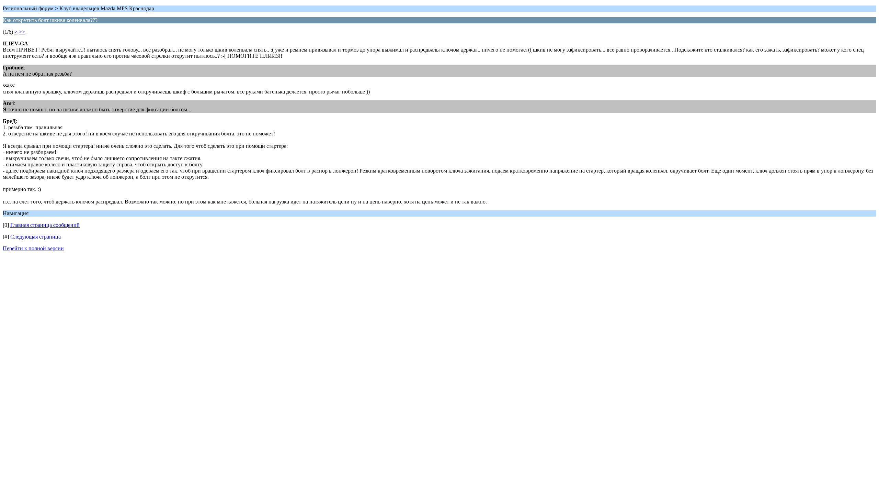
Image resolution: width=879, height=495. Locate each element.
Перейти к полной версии (33, 248)
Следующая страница (35, 237)
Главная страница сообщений (45, 225)
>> (22, 32)
